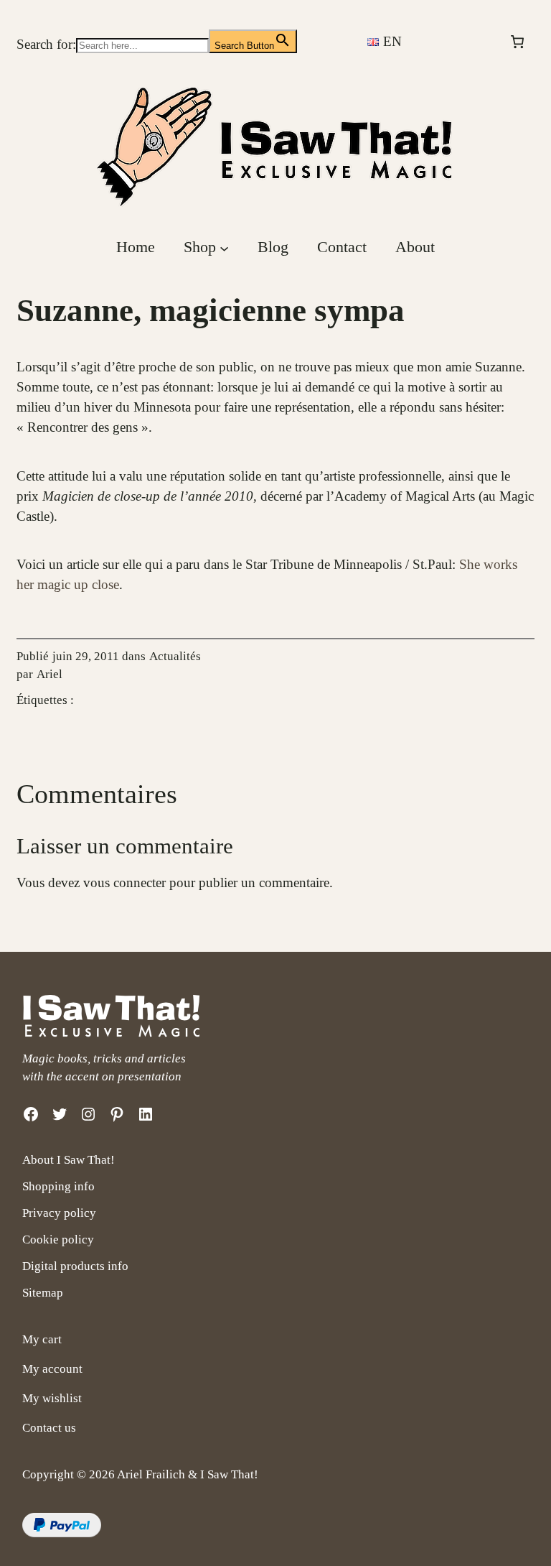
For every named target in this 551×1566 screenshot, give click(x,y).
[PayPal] (61, 1532)
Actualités (175, 656)
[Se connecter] (466, 42)
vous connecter (124, 882)
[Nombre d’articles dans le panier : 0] (517, 42)
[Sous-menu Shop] (224, 247)
